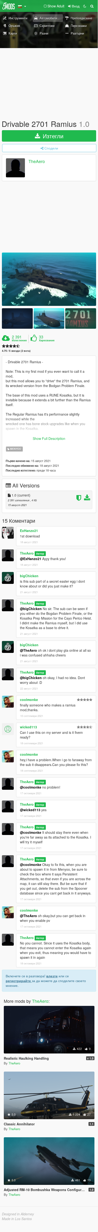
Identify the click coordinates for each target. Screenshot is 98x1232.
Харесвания (46, 340)
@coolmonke (30, 787)
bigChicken (29, 575)
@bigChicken (31, 608)
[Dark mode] (84, 6)
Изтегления (19, 340)
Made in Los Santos (17, 1218)
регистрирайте (19, 980)
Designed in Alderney (18, 1214)
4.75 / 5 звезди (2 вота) (16, 350)
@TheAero (28, 650)
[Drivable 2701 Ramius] (49, 279)
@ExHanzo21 (30, 558)
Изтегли (52, 136)
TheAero (36, 161)
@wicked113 (30, 809)
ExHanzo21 (29, 530)
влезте (52, 976)
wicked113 (28, 727)
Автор (40, 553)
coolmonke (29, 699)
